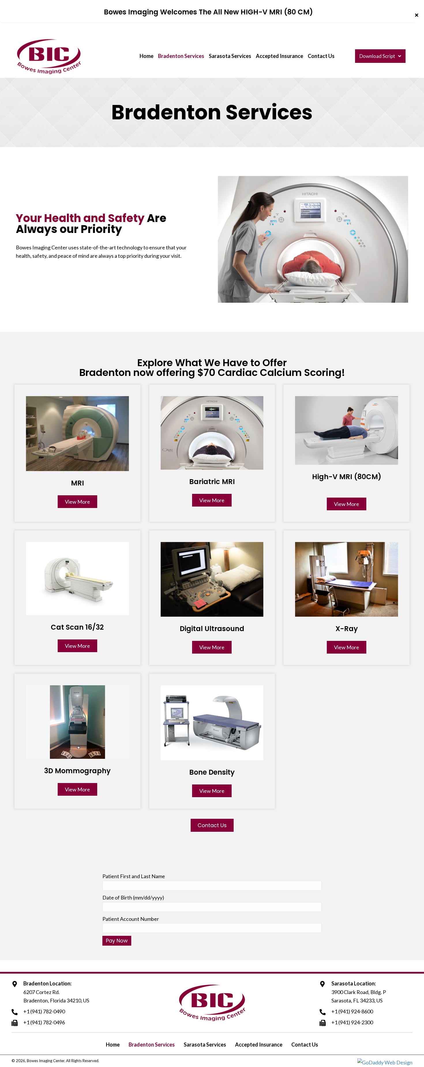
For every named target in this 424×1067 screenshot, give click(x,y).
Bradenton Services (152, 1044)
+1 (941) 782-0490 (44, 1011)
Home (113, 1044)
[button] (417, 15)
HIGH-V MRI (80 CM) (277, 12)
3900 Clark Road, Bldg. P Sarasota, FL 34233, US (358, 996)
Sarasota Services (205, 1044)
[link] (146, 56)
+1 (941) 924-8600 (352, 1011)
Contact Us (304, 1044)
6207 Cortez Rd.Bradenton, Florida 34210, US (56, 996)
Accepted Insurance (258, 1044)
